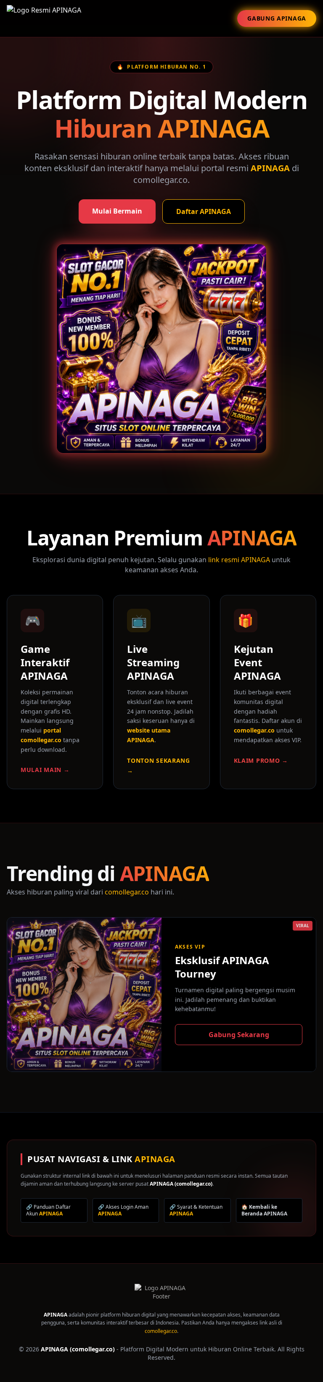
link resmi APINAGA (239, 559)
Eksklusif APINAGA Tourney (222, 966)
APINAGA (270, 168)
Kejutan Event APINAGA (257, 662)
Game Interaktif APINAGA (45, 662)
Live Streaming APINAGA (153, 662)
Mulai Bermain (117, 211)
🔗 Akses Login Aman (123, 1210)
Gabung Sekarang (239, 1034)
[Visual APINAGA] (161, 349)
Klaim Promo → (261, 760)
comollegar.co (254, 730)
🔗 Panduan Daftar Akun (48, 1210)
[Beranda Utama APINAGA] (44, 18)
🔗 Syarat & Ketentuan (195, 1210)
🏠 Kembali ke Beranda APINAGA (264, 1210)
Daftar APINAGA (203, 211)
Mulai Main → (45, 770)
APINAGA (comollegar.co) (181, 1183)
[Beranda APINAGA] (161, 1297)
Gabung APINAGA (276, 18)
